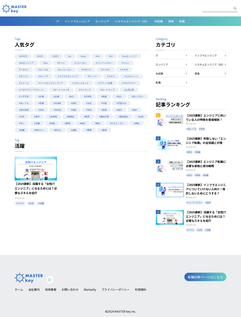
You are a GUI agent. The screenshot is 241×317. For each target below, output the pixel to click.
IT (57, 21)
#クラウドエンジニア (68, 76)
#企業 (56, 96)
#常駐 (73, 109)
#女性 (89, 103)
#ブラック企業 (105, 82)
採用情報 (50, 289)
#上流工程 (129, 89)
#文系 (22, 116)
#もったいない (65, 69)
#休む (71, 96)
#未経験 (53, 116)
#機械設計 (123, 116)
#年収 (89, 109)
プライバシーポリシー (115, 289)
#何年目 (88, 96)
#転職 (22, 129)
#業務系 (70, 116)
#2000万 (23, 56)
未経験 (158, 21)
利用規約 (140, 289)
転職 (182, 21)
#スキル (111, 76)
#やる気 (124, 69)
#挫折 (134, 109)
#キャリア (43, 76)
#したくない (80, 62)
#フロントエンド (81, 82)
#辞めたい (39, 129)
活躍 (20, 145)
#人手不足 (24, 96)
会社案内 (34, 289)
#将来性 (57, 109)
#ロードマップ (108, 89)
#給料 (82, 123)
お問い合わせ (70, 289)
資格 (171, 21)
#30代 (55, 56)
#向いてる (24, 103)
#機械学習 (104, 116)
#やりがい (106, 69)
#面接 (104, 129)
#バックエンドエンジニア (50, 82)
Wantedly (90, 289)
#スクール (24, 82)
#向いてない (137, 96)
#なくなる (43, 69)
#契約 (73, 103)
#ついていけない (104, 62)
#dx (97, 56)
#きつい (61, 62)
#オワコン (24, 76)
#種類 (67, 123)
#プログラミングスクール (31, 89)
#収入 (119, 96)
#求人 (22, 123)
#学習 (104, 103)
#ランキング (85, 89)
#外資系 (57, 103)
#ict (111, 56)
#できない (24, 69)
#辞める (57, 129)
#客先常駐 (24, 109)
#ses (45, 62)
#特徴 (52, 123)
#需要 (89, 129)
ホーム (19, 289)
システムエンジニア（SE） (132, 21)
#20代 (40, 56)
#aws (83, 56)
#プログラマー (129, 82)
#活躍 (37, 123)
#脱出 (97, 123)
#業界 (86, 116)
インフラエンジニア (77, 21)
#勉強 (104, 96)
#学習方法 (121, 103)
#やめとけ (86, 69)
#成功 (119, 109)
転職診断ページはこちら (205, 277)
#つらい (125, 62)
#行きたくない (117, 123)
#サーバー (93, 76)
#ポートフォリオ (61, 89)
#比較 (140, 116)
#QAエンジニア (26, 62)
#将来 (41, 109)
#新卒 (37, 116)
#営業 (41, 103)
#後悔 (104, 109)
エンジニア (102, 21)
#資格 (136, 123)
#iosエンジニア (129, 56)
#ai (69, 56)
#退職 (73, 129)
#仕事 (41, 96)
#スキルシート (131, 76)
